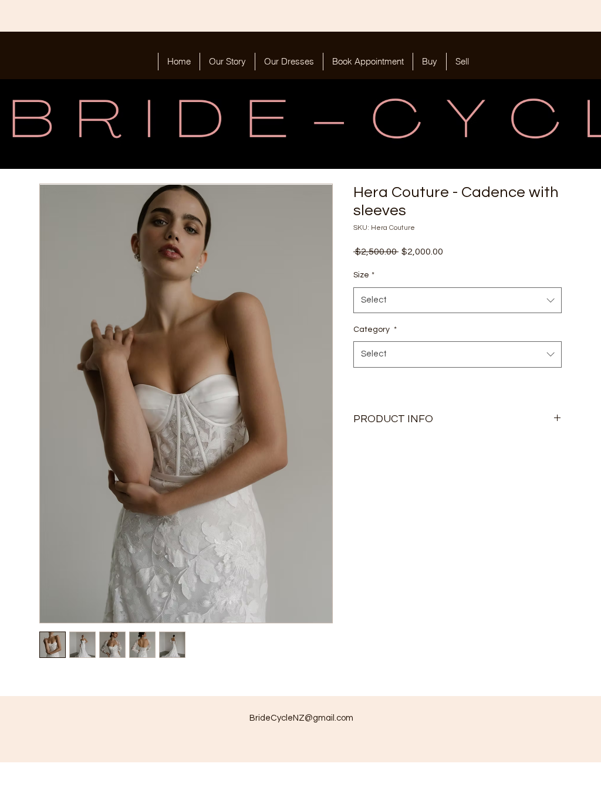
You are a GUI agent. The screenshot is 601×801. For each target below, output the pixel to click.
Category (375, 329)
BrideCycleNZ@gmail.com (301, 718)
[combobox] (457, 300)
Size (363, 275)
